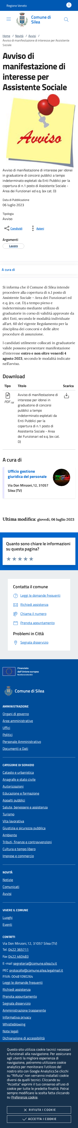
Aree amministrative (18, 720)
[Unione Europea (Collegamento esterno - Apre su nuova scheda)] (39, 672)
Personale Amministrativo (22, 741)
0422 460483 (18, 956)
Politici (8, 734)
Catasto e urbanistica (18, 772)
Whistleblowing (14, 1024)
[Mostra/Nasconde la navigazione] (8, 19)
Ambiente (10, 835)
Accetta (42, 1118)
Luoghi (8, 917)
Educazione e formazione (21, 793)
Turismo (8, 814)
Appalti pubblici (14, 800)
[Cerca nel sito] (66, 19)
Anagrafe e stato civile (19, 779)
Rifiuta (42, 1109)
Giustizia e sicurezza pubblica (24, 828)
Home (6, 35)
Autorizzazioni (13, 786)
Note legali (10, 1031)
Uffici (6, 727)
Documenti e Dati (15, 748)
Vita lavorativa (13, 821)
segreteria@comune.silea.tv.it (35, 963)
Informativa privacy (17, 1017)
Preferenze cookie (24, 1097)
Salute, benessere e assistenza (25, 807)
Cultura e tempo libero (19, 848)
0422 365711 (18, 949)
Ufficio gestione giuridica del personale (27, 473)
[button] (16, 6)
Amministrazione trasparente (24, 1010)
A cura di (8, 269)
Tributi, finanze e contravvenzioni (27, 842)
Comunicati (11, 886)
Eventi (7, 924)
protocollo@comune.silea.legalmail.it (36, 970)
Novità (19, 35)
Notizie (8, 879)
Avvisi (32, 35)
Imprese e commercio (18, 855)
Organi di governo (16, 713)
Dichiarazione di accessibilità (24, 1038)
